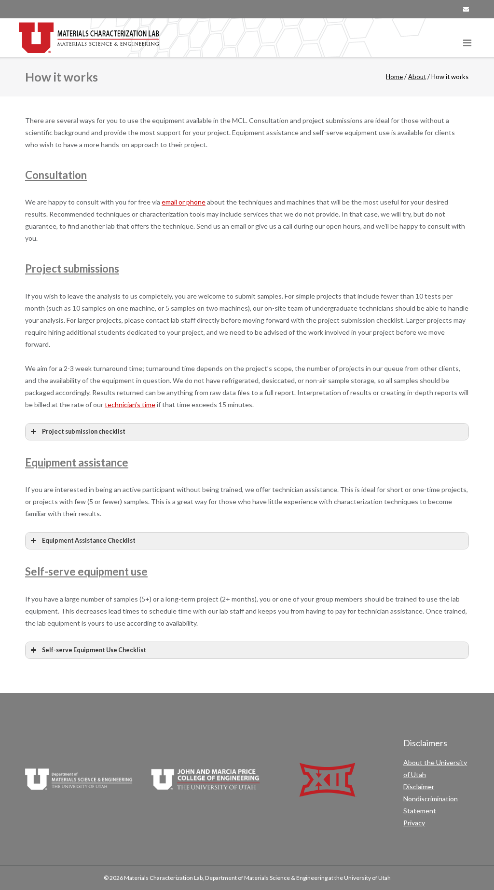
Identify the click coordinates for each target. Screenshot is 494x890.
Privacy (414, 823)
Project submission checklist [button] (83, 431)
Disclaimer (418, 786)
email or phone (184, 202)
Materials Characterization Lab (163, 877)
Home (394, 77)
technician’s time (130, 404)
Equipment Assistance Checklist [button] (89, 540)
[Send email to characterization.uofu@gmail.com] (466, 9)
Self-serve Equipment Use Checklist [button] (94, 650)
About (417, 77)
